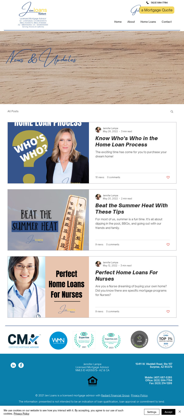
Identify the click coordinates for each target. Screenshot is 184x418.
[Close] (180, 412)
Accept (168, 412)
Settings (151, 412)
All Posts (13, 111)
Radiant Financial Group (115, 395)
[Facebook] (21, 365)
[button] (148, 21)
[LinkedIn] (13, 365)
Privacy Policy (139, 395)
